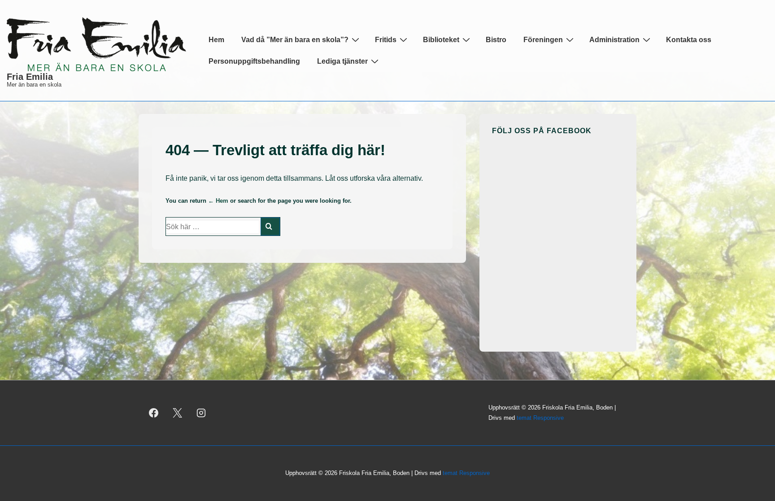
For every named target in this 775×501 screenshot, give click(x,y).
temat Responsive (540, 417)
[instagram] (201, 413)
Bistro (496, 40)
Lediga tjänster (342, 61)
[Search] (270, 226)
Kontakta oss (688, 40)
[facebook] (153, 413)
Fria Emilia (30, 77)
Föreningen (543, 40)
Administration (614, 40)
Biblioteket (441, 40)
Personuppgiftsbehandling (254, 61)
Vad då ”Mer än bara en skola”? (294, 40)
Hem (216, 40)
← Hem (218, 200)
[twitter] (177, 413)
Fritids (385, 40)
